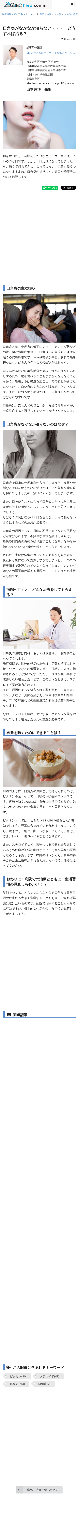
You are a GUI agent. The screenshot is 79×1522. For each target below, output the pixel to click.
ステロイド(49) (49, 1376)
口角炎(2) (44, 1383)
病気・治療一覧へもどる (42, 1489)
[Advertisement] (39, 237)
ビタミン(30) (18, 1376)
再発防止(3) (17, 1383)
